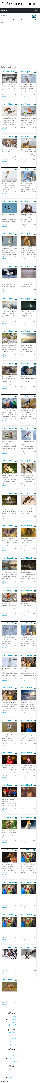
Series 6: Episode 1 (7, 785)
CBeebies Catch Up (13, 1061)
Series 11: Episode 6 (26, 299)
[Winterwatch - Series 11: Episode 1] (9, 403)
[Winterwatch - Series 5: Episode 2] (28, 824)
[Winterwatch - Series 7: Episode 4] (28, 662)
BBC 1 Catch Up (12, 1016)
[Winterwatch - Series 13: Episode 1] (9, 208)
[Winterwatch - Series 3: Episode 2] (28, 954)
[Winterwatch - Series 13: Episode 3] (9, 176)
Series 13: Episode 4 (26, 136)
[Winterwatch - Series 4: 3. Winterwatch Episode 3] (9, 889)
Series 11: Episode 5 (8, 331)
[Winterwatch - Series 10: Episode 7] (9, 435)
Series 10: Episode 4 (26, 461)
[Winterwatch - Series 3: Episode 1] (9, 986)
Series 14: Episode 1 (8, 136)
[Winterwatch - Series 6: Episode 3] (9, 759)
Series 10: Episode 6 (26, 428)
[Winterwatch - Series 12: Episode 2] (28, 240)
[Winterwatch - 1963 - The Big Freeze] (9, 78)
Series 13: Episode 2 (26, 169)
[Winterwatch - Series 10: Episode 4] (28, 467)
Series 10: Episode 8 (26, 396)
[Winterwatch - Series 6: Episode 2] (28, 759)
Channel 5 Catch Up (13, 1055)
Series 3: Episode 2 (26, 947)
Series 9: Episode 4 (26, 590)
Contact (10, 1075)
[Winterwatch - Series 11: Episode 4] (28, 338)
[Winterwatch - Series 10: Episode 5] (9, 467)
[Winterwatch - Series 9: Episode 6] (28, 565)
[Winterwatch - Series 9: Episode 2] (28, 630)
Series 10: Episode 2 (26, 493)
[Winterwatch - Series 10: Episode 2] (28, 500)
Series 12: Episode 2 (26, 234)
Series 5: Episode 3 (7, 817)
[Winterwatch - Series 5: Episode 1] (9, 857)
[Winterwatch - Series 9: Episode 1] (9, 662)
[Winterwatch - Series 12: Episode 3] (9, 240)
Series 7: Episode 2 (26, 688)
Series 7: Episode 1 (7, 720)
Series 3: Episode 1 (7, 980)
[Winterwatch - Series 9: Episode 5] (9, 597)
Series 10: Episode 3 (8, 493)
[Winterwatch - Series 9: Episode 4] (28, 597)
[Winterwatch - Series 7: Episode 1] (9, 727)
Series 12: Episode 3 (8, 234)
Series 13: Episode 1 (8, 201)
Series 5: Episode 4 (26, 785)
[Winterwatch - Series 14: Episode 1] (9, 143)
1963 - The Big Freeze (8, 72)
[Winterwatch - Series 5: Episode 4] (28, 792)
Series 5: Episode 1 (7, 850)
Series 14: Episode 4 (26, 72)
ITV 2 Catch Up (12, 1036)
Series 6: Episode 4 (26, 720)
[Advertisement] (20, 44)
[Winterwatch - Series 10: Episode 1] (9, 532)
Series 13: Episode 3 (8, 169)
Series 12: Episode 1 (8, 266)
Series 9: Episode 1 (7, 655)
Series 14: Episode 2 (26, 104)
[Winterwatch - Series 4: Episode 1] (9, 921)
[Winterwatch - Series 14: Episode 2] (28, 111)
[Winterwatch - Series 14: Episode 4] (28, 78)
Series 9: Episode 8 (26, 526)
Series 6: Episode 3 (7, 753)
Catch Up (4, 10)
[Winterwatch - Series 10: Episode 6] (28, 435)
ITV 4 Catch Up (12, 1042)
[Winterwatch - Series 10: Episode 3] (9, 500)
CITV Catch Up (12, 1044)
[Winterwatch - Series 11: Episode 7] (9, 305)
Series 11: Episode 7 (8, 299)
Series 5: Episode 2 (26, 817)
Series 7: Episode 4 (26, 655)
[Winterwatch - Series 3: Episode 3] (9, 954)
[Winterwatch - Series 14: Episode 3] (9, 111)
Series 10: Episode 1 (8, 526)
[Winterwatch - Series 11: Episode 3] (9, 370)
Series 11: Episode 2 (26, 363)
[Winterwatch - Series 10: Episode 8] (28, 403)
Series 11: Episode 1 (8, 396)
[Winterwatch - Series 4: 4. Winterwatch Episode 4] (28, 857)
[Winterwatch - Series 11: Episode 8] (28, 273)
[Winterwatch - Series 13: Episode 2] (28, 176)
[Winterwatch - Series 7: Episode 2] (28, 694)
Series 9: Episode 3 (7, 623)
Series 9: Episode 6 (26, 558)
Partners (11, 1072)
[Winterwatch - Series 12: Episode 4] (28, 208)
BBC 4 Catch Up (12, 1025)
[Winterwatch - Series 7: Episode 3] (9, 694)
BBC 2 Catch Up (12, 1019)
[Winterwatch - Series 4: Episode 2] (28, 889)
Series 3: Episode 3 (7, 947)
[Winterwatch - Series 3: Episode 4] (28, 921)
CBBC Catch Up (12, 1058)
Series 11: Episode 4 (26, 331)
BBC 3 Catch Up (12, 1022)
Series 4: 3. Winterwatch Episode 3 (9, 883)
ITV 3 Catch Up (12, 1039)
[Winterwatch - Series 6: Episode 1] (9, 792)
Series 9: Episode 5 (7, 590)
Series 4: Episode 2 (26, 882)
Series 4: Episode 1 (7, 915)
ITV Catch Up (12, 1033)
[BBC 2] (34, 16)
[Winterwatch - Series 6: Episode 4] (28, 727)
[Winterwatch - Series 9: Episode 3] (9, 630)
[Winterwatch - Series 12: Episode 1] (9, 273)
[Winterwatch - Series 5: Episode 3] (9, 824)
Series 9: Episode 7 (7, 558)
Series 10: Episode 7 (8, 428)
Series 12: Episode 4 (26, 201)
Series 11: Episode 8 (26, 266)
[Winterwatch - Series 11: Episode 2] (28, 370)
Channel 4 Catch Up (13, 1052)
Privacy (10, 1078)
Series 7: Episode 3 (7, 688)
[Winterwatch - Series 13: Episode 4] (28, 143)
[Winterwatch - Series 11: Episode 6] (28, 305)
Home (10, 1069)
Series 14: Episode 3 (8, 104)
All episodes (4, 96)
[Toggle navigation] (36, 10)
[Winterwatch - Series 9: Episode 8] (28, 532)
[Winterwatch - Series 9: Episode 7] (9, 565)
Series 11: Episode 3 (8, 363)
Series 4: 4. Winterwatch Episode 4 (28, 851)
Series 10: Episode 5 (8, 461)
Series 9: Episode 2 (26, 623)
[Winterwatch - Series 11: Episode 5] (9, 338)
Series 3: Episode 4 (26, 915)
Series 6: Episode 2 (26, 753)
